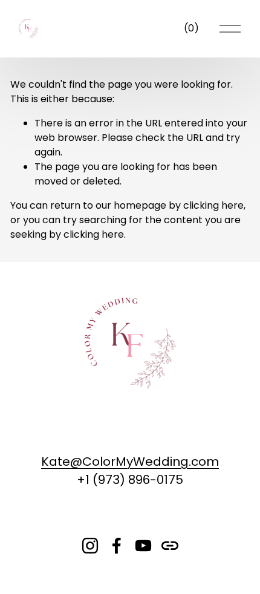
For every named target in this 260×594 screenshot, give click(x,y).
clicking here (213, 205)
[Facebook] (116, 545)
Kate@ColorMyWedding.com (130, 461)
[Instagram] (90, 545)
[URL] (169, 545)
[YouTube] (143, 545)
